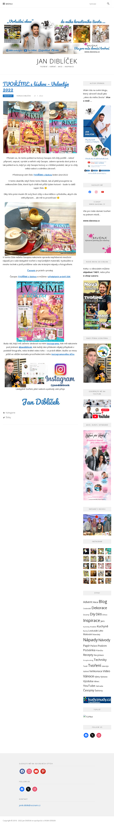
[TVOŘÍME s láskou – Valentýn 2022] (40, 126)
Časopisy (8, 96)
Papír (86, 646)
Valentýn (105, 666)
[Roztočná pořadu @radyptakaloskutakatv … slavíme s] (108, 573)
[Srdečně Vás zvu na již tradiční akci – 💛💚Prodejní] (86, 573)
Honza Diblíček (24, 96)
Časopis (31, 270)
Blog (103, 601)
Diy (92, 613)
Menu (9, 3)
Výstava (103, 676)
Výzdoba (88, 681)
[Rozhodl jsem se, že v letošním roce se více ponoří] (108, 566)
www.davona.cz (91, 220)
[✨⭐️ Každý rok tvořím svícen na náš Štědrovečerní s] (101, 573)
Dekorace (99, 607)
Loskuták (93, 630)
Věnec (96, 681)
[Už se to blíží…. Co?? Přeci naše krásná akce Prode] (86, 566)
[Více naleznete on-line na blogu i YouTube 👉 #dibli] (101, 581)
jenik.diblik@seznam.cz (29, 805)
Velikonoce (95, 671)
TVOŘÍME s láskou (42, 174)
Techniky (100, 660)
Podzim (102, 645)
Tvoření (94, 665)
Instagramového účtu (62, 354)
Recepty (88, 655)
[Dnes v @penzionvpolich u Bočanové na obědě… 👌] (86, 581)
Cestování (87, 608)
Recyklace (99, 655)
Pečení (93, 645)
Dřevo (104, 615)
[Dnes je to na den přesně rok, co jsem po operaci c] (108, 559)
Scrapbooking (88, 660)
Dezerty (86, 615)
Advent (87, 602)
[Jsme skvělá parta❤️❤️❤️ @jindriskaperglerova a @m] (86, 551)
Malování (87, 634)
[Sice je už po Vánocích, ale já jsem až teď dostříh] (108, 581)
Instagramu (53, 343)
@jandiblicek (25, 347)
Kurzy (85, 631)
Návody (104, 640)
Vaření (86, 671)
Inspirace (91, 620)
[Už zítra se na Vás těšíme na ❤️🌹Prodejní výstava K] (101, 551)
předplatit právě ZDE (59, 276)
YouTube (89, 686)
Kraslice (93, 627)
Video (106, 671)
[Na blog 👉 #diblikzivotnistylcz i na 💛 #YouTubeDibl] (93, 573)
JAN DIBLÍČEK (57, 61)
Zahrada (99, 686)
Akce (95, 602)
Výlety (97, 676)
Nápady (90, 640)
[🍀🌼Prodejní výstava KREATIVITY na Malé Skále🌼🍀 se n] (93, 559)
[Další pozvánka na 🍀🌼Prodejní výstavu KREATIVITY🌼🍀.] (86, 559)
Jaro (103, 621)
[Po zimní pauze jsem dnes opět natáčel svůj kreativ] (93, 566)
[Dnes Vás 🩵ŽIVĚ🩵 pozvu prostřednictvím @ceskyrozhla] (108, 551)
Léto (100, 630)
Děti (99, 614)
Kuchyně (102, 626)
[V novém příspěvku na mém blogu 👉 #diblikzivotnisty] (101, 566)
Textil (85, 666)
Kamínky (86, 627)
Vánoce (88, 676)
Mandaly (96, 634)
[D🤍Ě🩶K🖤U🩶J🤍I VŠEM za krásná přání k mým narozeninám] (101, 559)
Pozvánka (89, 650)
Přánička (99, 650)
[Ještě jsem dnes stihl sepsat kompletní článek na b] (93, 581)
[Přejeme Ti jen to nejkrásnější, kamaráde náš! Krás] (93, 551)
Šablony (99, 690)
